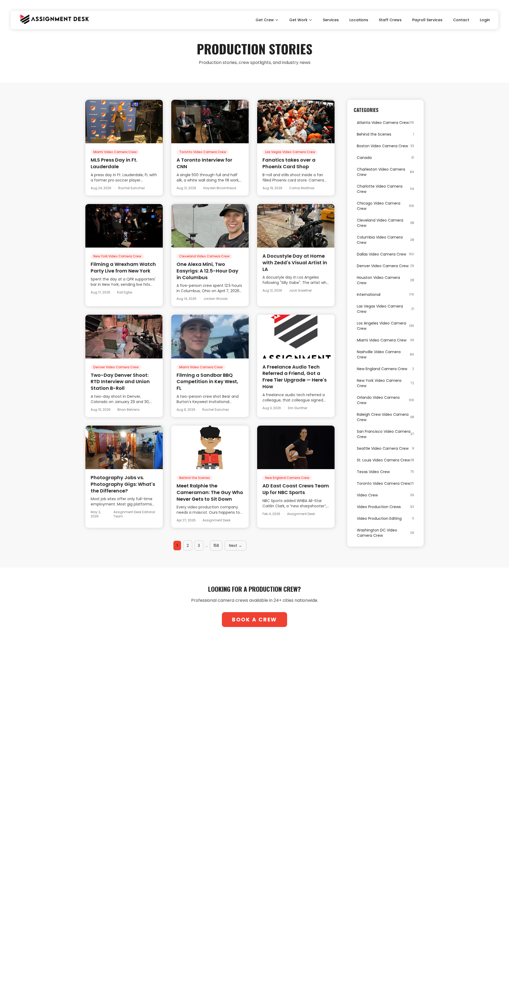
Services (331, 20)
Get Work (298, 20)
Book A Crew (254, 619)
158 (216, 545)
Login (485, 20)
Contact (461, 20)
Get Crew (265, 20)
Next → (235, 545)
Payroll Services (427, 20)
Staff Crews (390, 20)
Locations (358, 20)
